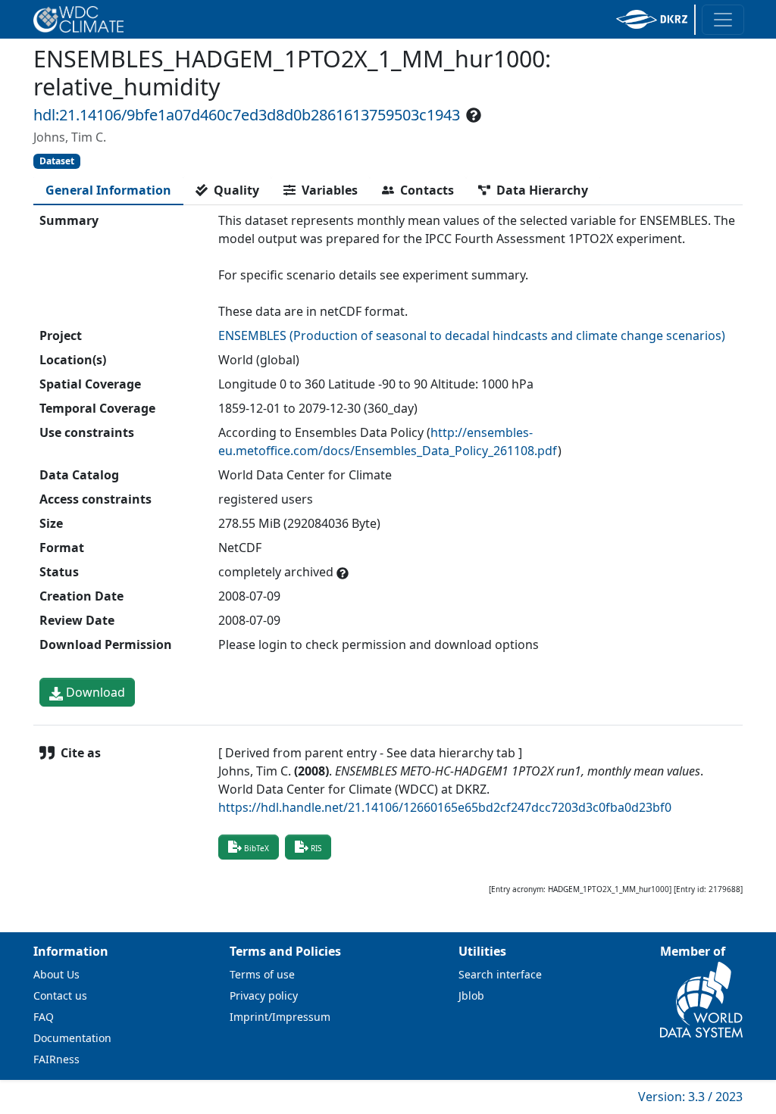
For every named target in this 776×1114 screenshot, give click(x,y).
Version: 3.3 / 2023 (690, 1096)
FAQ (43, 1016)
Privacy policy (264, 995)
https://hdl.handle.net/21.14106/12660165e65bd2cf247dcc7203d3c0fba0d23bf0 (444, 807)
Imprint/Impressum (280, 1016)
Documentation (72, 1038)
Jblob (471, 995)
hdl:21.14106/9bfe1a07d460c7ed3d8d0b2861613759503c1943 (246, 115)
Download (94, 692)
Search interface (500, 974)
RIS (316, 848)
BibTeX (256, 848)
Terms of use (262, 974)
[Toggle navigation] (723, 20)
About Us (56, 974)
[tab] (108, 190)
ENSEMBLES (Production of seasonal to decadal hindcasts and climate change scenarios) (471, 335)
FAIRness (56, 1059)
